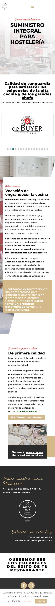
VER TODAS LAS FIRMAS (26, 417)
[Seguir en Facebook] (24, 585)
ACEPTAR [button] (41, 601)
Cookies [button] (28, 601)
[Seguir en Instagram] (31, 585)
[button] (8, 149)
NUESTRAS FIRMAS (27, 411)
